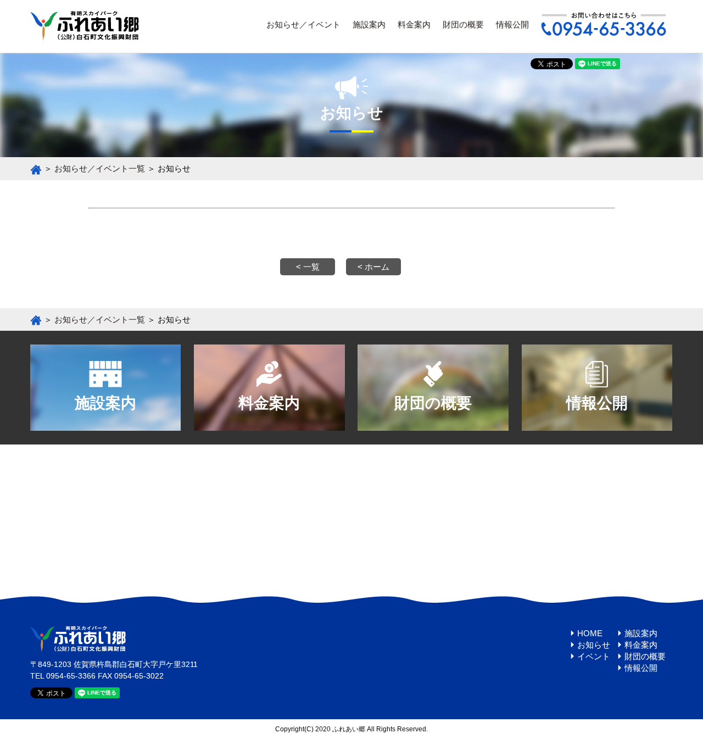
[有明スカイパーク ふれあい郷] (84, 36)
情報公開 (512, 24)
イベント (593, 656)
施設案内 (369, 24)
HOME (589, 633)
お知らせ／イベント (303, 24)
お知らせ (593, 644)
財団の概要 (463, 24)
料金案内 (414, 24)
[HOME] (36, 168)
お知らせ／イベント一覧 (99, 168)
